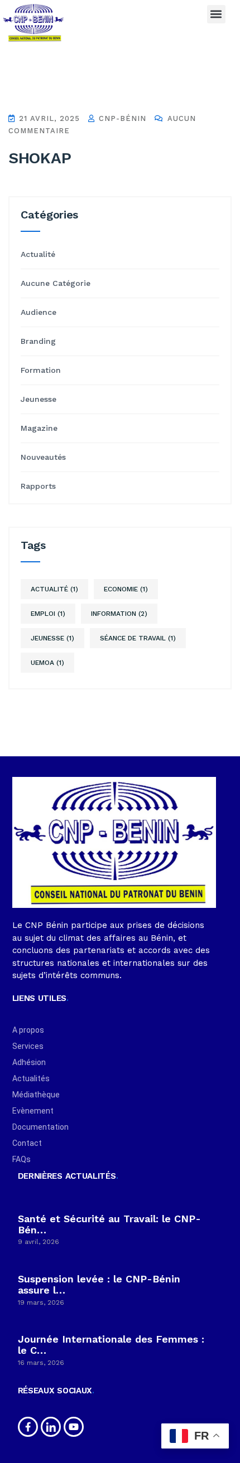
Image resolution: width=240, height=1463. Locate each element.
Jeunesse (38, 399)
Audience (38, 312)
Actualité (38, 254)
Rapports (38, 486)
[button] (216, 14)
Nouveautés (43, 457)
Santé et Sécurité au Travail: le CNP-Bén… (109, 1224)
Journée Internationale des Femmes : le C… (111, 1344)
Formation (41, 370)
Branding (38, 341)
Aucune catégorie (55, 283)
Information (119, 614)
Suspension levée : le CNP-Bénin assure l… (99, 1284)
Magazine (39, 428)
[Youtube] (74, 1427)
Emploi (48, 614)
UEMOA (47, 663)
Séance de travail (138, 638)
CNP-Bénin (121, 118)
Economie (126, 589)
